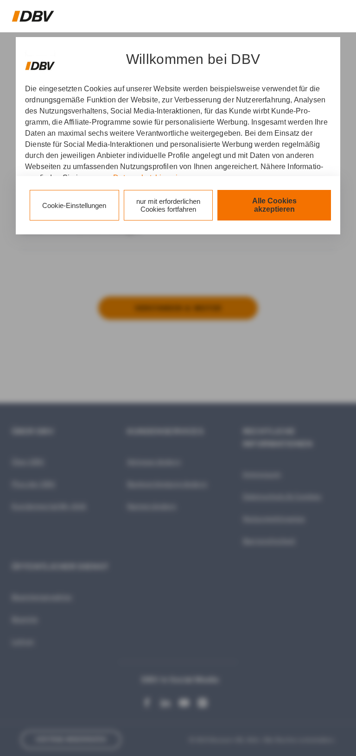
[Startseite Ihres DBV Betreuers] (33, 16)
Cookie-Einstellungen (74, 205)
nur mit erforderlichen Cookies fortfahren (168, 205)
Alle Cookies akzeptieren (274, 205)
